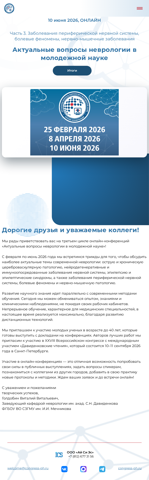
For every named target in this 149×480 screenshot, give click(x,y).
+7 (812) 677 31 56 (81, 456)
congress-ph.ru (130, 468)
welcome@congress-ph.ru (28, 468)
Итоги (72, 70)
